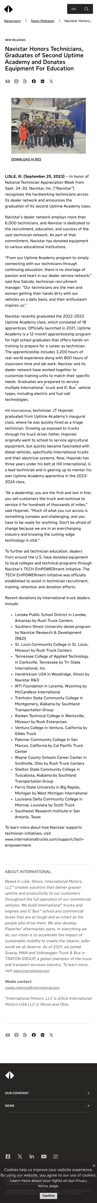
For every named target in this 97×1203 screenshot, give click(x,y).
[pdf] (25, 81)
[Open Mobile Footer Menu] (88, 1093)
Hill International (18, 411)
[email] (7, 81)
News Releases (42, 21)
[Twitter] (19, 1157)
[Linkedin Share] (42, 81)
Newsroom (12, 21)
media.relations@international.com (32, 988)
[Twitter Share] (51, 81)
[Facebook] (8, 1157)
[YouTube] (44, 1157)
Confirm (49, 1196)
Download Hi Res (26, 159)
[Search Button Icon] (86, 9)
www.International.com (31, 971)
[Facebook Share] (33, 81)
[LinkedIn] (32, 1157)
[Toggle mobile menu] (73, 9)
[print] (16, 81)
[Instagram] (55, 1157)
